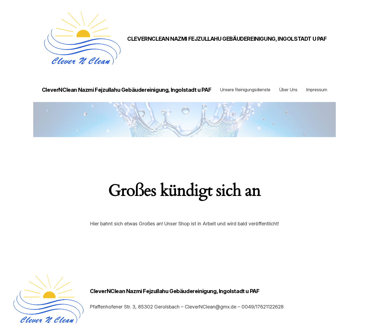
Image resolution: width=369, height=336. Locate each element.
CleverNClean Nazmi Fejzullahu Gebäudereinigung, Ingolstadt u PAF (227, 39)
